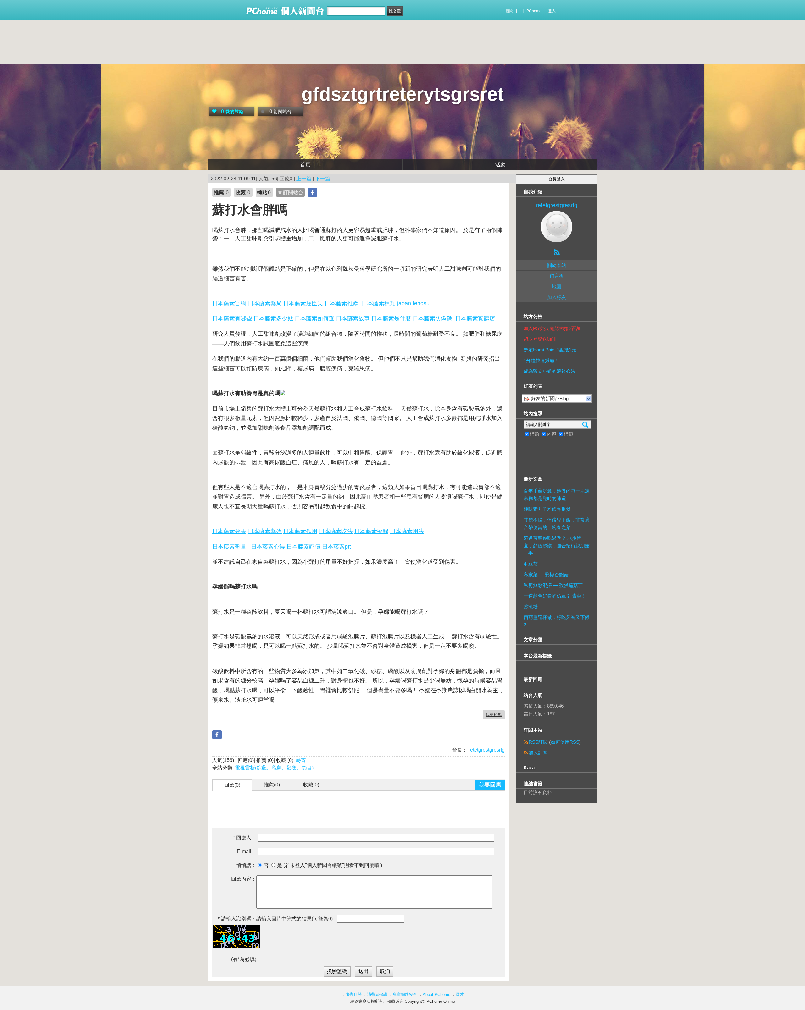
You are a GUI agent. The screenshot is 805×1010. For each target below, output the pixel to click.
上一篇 (303, 178)
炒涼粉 (531, 606)
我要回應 (490, 785)
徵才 (460, 994)
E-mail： (246, 851)
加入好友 (556, 297)
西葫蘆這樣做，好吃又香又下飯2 (557, 621)
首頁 (305, 164)
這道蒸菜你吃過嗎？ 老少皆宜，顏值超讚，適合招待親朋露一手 (557, 545)
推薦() (272, 784)
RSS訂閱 (538, 742)
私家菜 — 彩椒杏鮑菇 (546, 574)
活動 (500, 164)
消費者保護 (377, 994)
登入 (552, 11)
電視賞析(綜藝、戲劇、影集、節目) (274, 767)
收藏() (311, 784)
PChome (533, 11)
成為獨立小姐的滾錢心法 (549, 371)
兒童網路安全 (405, 994)
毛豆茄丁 (533, 563)
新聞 (509, 11)
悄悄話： (246, 865)
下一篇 (322, 178)
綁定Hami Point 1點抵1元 (550, 349)
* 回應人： (244, 837)
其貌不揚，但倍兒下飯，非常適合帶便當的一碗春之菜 (557, 523)
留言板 (557, 276)
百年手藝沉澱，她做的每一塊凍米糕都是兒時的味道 (557, 494)
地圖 (556, 286)
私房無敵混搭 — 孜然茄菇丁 (553, 585)
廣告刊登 (353, 994)
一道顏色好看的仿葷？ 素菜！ (555, 596)
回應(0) (232, 785)
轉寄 (301, 760)
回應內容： (243, 879)
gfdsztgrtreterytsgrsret (402, 94)
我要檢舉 (494, 714)
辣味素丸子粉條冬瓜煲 (547, 509)
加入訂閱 (538, 752)
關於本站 (556, 265)
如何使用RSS (565, 742)
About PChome (436, 994)
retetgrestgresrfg (486, 750)
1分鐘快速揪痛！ (541, 360)
